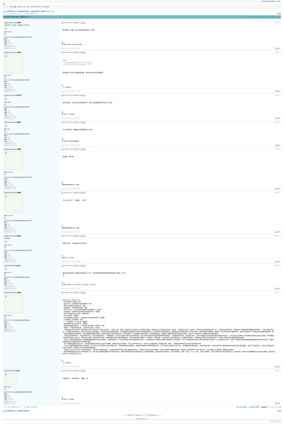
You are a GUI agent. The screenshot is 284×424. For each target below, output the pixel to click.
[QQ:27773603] (31, 37)
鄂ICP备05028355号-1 (142, 418)
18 (8, 14)
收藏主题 (265, 17)
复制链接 (259, 17)
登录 (11, 7)
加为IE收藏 (252, 17)
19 (11, 14)
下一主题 (277, 17)
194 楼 (78, 188)
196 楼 (78, 261)
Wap (277, 421)
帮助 (39, 7)
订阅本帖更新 (46, 7)
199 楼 (78, 403)
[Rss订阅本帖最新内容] (53, 11)
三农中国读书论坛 (10, 11)
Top (280, 421)
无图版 (264, 1)
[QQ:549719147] (31, 177)
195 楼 (78, 232)
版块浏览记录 (253, 407)
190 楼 (78, 48)
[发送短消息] (18, 37)
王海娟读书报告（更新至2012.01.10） (41, 11)
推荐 (24, 7)
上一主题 (271, 17)
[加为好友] (26, 37)
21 (15, 14)
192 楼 (78, 118)
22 (18, 14)
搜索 (28, 7)
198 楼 (78, 366)
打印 (247, 17)
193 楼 (78, 145)
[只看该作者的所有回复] (85, 22)
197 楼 (78, 288)
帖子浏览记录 (241, 407)
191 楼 (78, 91)
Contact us (272, 421)
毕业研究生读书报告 (23, 11)
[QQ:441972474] (31, 250)
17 (6, 14)
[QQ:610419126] (31, 392)
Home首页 (278, 1)
